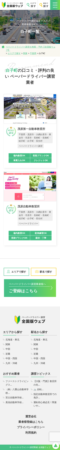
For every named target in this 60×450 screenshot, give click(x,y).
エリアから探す (12, 332)
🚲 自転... (39, 389)
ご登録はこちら (27, 288)
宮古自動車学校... (15, 397)
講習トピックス (40, 373)
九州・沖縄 (11, 363)
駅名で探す (46, 271)
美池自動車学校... (15, 402)
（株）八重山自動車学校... (17, 391)
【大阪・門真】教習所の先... (45, 383)
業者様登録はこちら (30, 421)
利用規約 (30, 432)
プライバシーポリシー (31, 427)
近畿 (8, 353)
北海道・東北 (12, 339)
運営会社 (30, 416)
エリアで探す (18, 271)
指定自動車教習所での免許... (45, 396)
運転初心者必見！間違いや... (45, 404)
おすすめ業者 (11, 373)
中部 (8, 349)
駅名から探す (39, 332)
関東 (8, 344)
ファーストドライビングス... (17, 383)
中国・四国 (11, 358)
